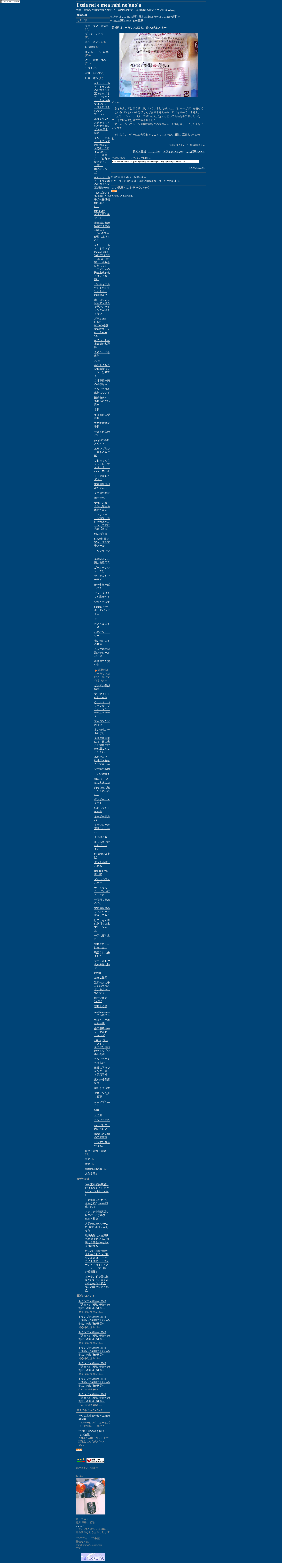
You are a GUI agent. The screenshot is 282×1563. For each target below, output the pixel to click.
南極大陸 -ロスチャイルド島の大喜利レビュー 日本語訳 (102, 126)
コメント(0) (154, 151)
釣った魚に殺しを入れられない (102, 791)
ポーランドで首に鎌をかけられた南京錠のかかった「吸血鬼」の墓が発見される (97, 1283)
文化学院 (90, 1173)
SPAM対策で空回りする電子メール (102, 542)
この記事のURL (195, 151)
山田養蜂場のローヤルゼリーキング (102, 1032)
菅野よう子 (100, 1006)
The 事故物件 (101, 774)
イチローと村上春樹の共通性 (102, 344)
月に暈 (98, 1115)
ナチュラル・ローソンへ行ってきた (102, 891)
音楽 (87, 1163)
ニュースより (93, 42)
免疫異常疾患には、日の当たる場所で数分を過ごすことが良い (102, 745)
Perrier (97, 972)
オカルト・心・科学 (97, 52)
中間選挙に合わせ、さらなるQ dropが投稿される (97, 1203)
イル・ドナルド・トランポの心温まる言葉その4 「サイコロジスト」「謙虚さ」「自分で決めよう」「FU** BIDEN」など (102, 155)
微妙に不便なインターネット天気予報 (102, 1071)
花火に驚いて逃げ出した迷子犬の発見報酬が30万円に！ (102, 199)
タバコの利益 (102, 492)
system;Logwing (93, 1168)
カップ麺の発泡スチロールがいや (102, 652)
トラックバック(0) (173, 151)
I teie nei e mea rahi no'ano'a (109, 5)
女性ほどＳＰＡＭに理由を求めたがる (102, 506)
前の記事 (118, 20)
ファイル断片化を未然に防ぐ (102, 964)
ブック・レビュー (95, 34)
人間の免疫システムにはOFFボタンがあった (97, 1227)
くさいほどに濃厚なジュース (102, 828)
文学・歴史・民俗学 (97, 26)
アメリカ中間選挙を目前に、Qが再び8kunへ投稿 (97, 1215)
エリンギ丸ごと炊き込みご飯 (102, 452)
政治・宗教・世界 (95, 60)
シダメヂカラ (102, 601)
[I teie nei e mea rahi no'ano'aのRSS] (79, 1449)
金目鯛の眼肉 (102, 769)
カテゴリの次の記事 (165, 16)
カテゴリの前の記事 (125, 16)
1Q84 (97, 360)
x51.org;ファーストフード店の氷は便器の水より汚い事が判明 (102, 1047)
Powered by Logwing (121, 195)
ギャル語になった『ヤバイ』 (102, 845)
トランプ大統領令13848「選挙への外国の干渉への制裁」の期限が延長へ (94, 1304)
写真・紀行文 (93, 73)
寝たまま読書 (102, 1088)
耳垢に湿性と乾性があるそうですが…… (102, 760)
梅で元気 (99, 498)
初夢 (96, 1110)
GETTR (80, 1525)
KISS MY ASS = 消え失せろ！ (102, 214)
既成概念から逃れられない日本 (102, 401)
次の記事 (138, 20)
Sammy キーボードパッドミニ (102, 610)
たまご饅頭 (100, 977)
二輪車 (89, 68)
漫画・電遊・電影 (95, 1150)
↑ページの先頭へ (197, 167)
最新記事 (82, 15)
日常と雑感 (91, 78)
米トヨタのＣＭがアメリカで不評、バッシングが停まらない (102, 306)
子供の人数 (100, 836)
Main (128, 20)
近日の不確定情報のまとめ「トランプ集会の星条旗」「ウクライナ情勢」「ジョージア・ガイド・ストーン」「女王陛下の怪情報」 (97, 1261)
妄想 (96, 409)
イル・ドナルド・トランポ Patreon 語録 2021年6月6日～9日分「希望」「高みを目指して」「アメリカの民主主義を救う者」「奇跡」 (102, 262)
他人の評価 (100, 533)
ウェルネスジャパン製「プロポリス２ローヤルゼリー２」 (102, 709)
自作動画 (90, 47)
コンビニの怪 (102, 1120)
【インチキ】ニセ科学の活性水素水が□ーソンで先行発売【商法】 (102, 522)
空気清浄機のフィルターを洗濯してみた (102, 912)
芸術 (87, 1158)
